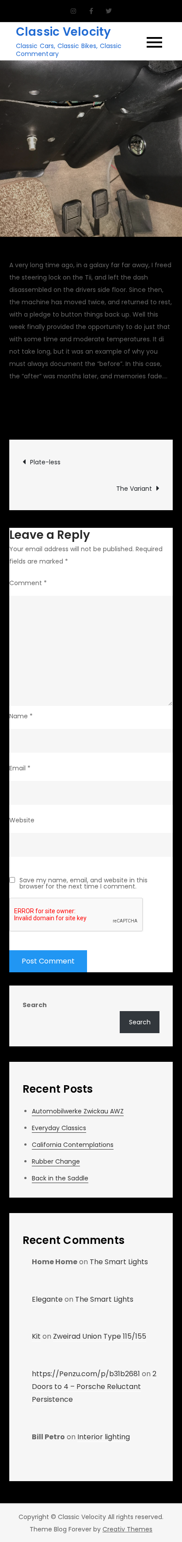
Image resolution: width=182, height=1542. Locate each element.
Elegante (47, 1299)
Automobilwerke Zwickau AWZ (78, 1111)
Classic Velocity (63, 32)
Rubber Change (56, 1161)
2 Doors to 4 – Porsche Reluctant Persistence (94, 1386)
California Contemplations (73, 1144)
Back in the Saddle (60, 1178)
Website (21, 820)
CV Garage (36, 405)
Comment (28, 583)
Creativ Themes (127, 1529)
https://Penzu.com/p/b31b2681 (86, 1374)
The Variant (134, 488)
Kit (36, 1336)
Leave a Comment (84, 418)
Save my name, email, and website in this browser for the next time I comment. (83, 883)
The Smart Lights (119, 1262)
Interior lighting (103, 1437)
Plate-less (45, 462)
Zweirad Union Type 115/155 (99, 1336)
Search (35, 1005)
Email (19, 768)
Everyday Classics (59, 1128)
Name (21, 716)
